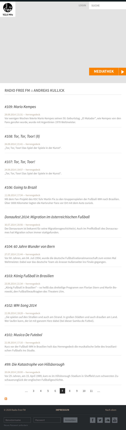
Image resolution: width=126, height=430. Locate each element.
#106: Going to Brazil (21, 187)
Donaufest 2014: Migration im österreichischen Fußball (47, 216)
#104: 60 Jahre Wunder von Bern (30, 246)
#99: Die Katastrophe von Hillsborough (34, 364)
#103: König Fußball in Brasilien (29, 275)
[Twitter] (100, 420)
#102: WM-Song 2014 (21, 305)
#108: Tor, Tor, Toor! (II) (22, 136)
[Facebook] (92, 420)
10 (84, 391)
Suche (95, 5)
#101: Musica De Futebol (23, 334)
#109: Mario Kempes (20, 106)
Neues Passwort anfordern (16, 425)
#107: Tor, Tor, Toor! (20, 161)
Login (82, 5)
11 (91, 391)
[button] (107, 71)
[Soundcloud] (107, 420)
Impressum (62, 409)
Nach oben (110, 409)
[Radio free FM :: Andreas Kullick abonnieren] (6, 398)
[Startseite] (7, 9)
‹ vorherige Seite (19, 391)
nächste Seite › (105, 390)
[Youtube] (115, 420)
